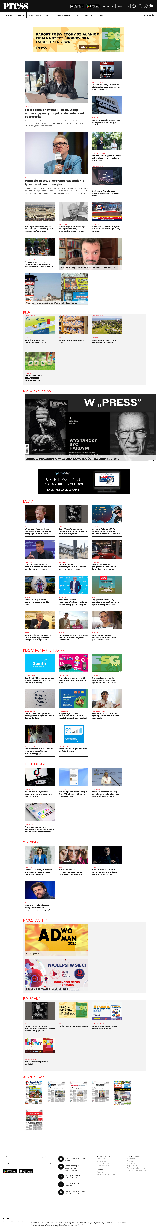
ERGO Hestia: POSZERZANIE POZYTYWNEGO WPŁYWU (104, 341)
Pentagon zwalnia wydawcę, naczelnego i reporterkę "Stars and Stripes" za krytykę (40, 228)
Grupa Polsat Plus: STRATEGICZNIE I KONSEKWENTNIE (33, 377)
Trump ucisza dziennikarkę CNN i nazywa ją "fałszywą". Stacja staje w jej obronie (38, 637)
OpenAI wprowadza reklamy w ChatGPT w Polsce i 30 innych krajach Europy (73, 793)
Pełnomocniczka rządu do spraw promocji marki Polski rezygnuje (105, 715)
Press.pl (130, 1161)
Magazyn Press (37, 390)
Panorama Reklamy (136, 1168)
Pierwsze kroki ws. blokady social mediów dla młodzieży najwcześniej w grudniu (105, 793)
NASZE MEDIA (35, 15)
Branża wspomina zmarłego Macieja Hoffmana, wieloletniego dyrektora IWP (72, 228)
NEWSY (8, 15)
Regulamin (102, 1172)
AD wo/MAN (132, 1163)
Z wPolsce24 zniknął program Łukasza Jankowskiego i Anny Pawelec (106, 228)
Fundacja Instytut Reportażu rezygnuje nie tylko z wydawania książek (54, 182)
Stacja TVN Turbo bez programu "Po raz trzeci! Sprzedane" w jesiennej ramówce (104, 568)
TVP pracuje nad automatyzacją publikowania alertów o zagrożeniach (73, 566)
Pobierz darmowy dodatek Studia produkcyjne (104, 1027)
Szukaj (147, 15)
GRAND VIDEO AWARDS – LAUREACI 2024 (47, 989)
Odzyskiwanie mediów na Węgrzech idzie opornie (52, 303)
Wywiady (31, 842)
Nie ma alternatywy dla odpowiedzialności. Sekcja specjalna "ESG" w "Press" (104, 680)
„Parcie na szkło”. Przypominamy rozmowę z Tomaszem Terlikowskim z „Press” (71, 873)
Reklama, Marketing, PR (44, 650)
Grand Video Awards (136, 1170)
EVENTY (20, 15)
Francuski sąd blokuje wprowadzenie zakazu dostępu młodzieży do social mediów (40, 829)
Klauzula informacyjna (107, 1174)
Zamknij (122, 1222)
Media (28, 501)
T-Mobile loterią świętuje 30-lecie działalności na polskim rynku (72, 680)
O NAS (100, 15)
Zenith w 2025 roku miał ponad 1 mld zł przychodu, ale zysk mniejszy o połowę (39, 680)
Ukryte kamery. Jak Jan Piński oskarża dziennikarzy (87, 267)
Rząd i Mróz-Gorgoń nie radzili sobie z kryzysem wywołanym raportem (106, 158)
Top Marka (132, 1165)
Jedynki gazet (35, 1076)
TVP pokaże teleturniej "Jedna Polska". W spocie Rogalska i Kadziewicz (73, 637)
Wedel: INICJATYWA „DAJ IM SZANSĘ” (72, 341)
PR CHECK (88, 15)
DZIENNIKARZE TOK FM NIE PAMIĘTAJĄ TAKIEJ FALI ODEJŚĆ (66, 459)
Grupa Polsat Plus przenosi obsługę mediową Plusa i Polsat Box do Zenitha (40, 715)
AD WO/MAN (32, 953)
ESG (77, 15)
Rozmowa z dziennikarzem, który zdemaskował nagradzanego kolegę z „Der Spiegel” (38, 908)
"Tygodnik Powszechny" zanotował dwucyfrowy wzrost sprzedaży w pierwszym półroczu (106, 603)
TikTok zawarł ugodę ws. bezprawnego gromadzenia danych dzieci (38, 793)
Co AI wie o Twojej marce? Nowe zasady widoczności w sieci (105, 193)
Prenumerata (103, 1165)
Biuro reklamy (103, 1163)
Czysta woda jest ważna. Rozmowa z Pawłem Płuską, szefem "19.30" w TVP (105, 872)
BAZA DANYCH (63, 15)
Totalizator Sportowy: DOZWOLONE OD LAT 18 (35, 341)
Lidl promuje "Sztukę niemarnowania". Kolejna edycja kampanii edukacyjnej (73, 715)
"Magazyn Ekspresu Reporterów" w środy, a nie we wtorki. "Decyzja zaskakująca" (73, 602)
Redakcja (101, 1159)
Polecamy (32, 998)
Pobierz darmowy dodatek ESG (73, 1026)
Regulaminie (73, 1226)
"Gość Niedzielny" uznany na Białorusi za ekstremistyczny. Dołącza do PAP (106, 87)
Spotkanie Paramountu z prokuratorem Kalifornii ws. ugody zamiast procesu (38, 566)
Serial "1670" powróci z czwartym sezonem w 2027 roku (38, 602)
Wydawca (101, 1161)
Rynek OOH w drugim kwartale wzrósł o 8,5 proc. (73, 750)
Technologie (34, 764)
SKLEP (49, 15)
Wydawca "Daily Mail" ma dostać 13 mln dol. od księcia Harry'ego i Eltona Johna (38, 531)
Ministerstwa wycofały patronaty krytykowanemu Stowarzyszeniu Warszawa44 (39, 264)
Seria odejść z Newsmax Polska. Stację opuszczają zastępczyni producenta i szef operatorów (54, 113)
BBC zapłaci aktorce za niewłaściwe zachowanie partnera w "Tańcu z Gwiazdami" (104, 638)
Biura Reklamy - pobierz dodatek (36, 1062)
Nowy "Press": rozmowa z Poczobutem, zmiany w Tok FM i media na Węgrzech (73, 531)
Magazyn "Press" (134, 1159)
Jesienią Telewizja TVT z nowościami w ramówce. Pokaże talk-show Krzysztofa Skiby (106, 532)
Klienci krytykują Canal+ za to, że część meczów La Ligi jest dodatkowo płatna (106, 122)
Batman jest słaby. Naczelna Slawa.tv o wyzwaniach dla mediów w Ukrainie (38, 872)
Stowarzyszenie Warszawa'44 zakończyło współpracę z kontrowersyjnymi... (39, 751)
